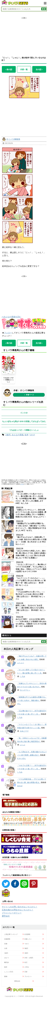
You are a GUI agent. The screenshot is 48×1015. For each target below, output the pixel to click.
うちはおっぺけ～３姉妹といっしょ (8, 379)
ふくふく (20, 663)
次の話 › (39, 69)
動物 (5, 976)
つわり (26, 944)
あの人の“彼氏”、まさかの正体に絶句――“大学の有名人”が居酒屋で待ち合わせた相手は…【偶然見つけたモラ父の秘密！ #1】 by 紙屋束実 (31, 622)
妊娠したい (28, 939)
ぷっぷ (22, 745)
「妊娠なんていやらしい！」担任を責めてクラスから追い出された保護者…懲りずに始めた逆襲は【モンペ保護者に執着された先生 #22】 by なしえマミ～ (31, 513)
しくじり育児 (8, 972)
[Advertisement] (24, 34)
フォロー (8, 332)
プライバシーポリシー (12, 913)
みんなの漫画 (18, 434)
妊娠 (5, 944)
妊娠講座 (7, 939)
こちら (22, 484)
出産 (5, 948)
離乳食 (6, 962)
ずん (19, 704)
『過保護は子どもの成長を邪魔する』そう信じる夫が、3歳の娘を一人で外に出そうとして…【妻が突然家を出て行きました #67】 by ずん (31, 527)
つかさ (32, 434)
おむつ (6, 958)
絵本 (27, 434)
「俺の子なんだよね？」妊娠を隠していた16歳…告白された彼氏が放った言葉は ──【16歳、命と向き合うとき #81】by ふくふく (31, 540)
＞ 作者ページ (29, 395)
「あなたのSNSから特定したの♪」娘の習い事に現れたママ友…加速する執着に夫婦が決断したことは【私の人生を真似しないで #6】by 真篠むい (31, 554)
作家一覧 (24, 69)
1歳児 (6, 953)
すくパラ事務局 (13, 139)
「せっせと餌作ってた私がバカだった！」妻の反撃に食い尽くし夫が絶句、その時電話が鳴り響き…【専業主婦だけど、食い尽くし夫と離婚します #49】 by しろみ (31, 498)
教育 (5, 967)
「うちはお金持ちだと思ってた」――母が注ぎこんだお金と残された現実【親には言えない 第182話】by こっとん (30, 595)
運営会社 (6, 916)
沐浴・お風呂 (28, 958)
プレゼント (28, 976)
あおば (19, 786)
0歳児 (26, 948)
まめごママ (24, 731)
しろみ (22, 676)
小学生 (26, 967)
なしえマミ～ (25, 690)
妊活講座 (27, 934)
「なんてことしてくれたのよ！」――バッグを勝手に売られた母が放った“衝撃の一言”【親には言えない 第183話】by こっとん (31, 581)
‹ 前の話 (9, 69)
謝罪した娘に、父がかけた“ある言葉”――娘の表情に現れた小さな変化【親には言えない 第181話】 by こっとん (31, 609)
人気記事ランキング (11, 934)
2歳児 (8, 434)
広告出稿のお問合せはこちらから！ (17, 910)
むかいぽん (21, 758)
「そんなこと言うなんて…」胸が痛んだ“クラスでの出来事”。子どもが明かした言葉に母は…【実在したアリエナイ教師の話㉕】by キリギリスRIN (31, 568)
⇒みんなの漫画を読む (11, 316)
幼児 (25, 962)
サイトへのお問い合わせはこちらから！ (19, 906)
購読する (7, 635)
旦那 (25, 972)
